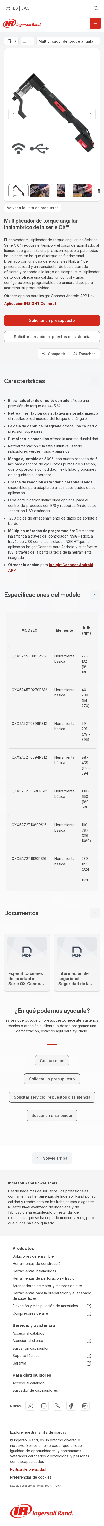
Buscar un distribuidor (31, 1348)
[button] (52, 381)
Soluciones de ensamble (33, 1256)
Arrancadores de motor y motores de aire (47, 1286)
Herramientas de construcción (38, 1263)
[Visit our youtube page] (30, 1406)
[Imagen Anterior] (13, 114)
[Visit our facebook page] (71, 1406)
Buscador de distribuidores (35, 1390)
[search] (96, 8)
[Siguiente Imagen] (91, 114)
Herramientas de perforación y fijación (45, 1278)
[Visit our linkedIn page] (85, 1406)
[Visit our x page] (57, 1406)
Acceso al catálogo (29, 1333)
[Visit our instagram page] (44, 1406)
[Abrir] (95, 23)
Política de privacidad (28, 1469)
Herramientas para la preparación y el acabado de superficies (52, 1296)
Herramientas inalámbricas (34, 1271)
